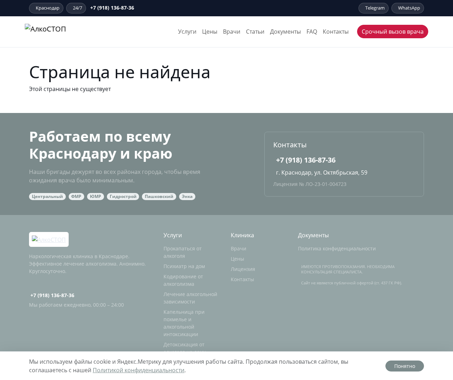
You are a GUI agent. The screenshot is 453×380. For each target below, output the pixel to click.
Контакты (336, 31)
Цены (209, 31)
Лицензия (243, 269)
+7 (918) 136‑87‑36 (112, 7)
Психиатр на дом (184, 266)
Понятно (404, 366)
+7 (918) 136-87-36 (306, 160)
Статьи (255, 31)
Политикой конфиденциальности (138, 370)
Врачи (231, 31)
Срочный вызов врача (393, 31)
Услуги (187, 31)
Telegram (375, 8)
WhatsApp (409, 8)
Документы (285, 31)
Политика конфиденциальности (337, 248)
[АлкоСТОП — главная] (64, 31)
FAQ (311, 31)
